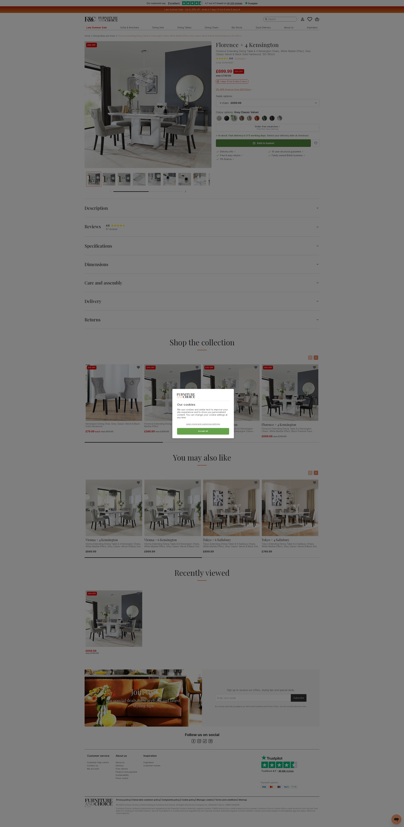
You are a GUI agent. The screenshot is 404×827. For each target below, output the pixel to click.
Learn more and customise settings (203, 424)
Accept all (203, 431)
